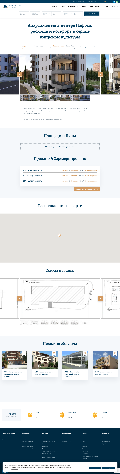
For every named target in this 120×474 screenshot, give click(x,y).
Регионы (84, 446)
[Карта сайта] (109, 1)
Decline (95, 468)
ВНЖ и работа (95, 6)
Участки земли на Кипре (28, 448)
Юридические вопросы (48, 441)
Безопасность (86, 448)
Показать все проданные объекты (86, 189)
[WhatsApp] (117, 2)
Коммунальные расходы (48, 451)
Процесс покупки (46, 439)
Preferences (81, 468)
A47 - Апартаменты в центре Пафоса (44, 373)
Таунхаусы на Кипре (27, 446)
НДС (43, 444)
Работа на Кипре (66, 441)
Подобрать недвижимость (109, 444)
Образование (85, 451)
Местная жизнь (86, 444)
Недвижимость (73, 6)
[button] (19, 74)
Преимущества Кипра (88, 439)
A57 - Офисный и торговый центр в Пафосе (72, 374)
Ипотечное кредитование (49, 448)
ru (99, 1)
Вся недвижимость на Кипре (30, 439)
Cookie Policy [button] (49, 467)
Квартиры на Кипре (27, 441)
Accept (108, 468)
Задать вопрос (106, 441)
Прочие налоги (46, 446)
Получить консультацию (78, 1)
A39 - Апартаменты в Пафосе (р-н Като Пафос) (13, 374)
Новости (84, 458)
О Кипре (105, 6)
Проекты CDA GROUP (58, 6)
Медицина (85, 453)
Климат (84, 441)
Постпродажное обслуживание (46, 454)
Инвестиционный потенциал (90, 456)
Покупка (84, 6)
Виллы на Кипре (26, 444)
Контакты (114, 6)
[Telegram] (114, 2)
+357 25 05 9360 (92, 1)
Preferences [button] (15, 469)
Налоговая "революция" (48, 457)
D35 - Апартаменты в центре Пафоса (104, 373)
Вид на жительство (67, 439)
